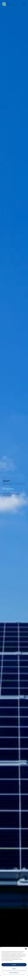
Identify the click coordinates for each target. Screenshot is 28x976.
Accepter (14, 964)
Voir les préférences (14, 972)
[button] (26, 948)
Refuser (14, 968)
